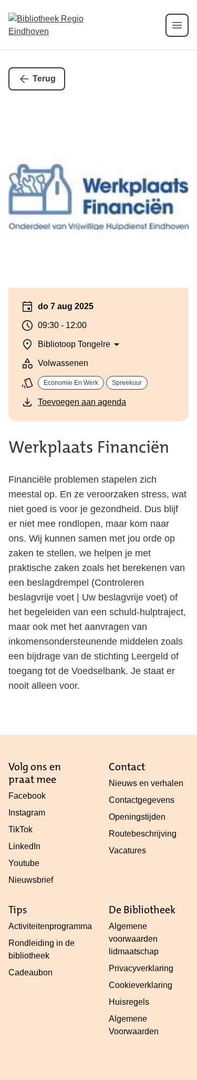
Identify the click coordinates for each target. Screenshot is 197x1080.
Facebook (27, 795)
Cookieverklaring (140, 985)
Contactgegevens (141, 800)
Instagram (26, 812)
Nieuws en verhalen (146, 783)
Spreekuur (127, 382)
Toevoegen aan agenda (82, 402)
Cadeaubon (30, 972)
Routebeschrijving (143, 833)
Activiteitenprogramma (50, 926)
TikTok (20, 829)
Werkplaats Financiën (88, 447)
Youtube (23, 863)
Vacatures (127, 850)
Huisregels (129, 1001)
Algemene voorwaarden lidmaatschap (134, 939)
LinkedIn (24, 846)
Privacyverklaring (141, 968)
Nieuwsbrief (30, 879)
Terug (44, 78)
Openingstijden (137, 816)
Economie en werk (71, 382)
